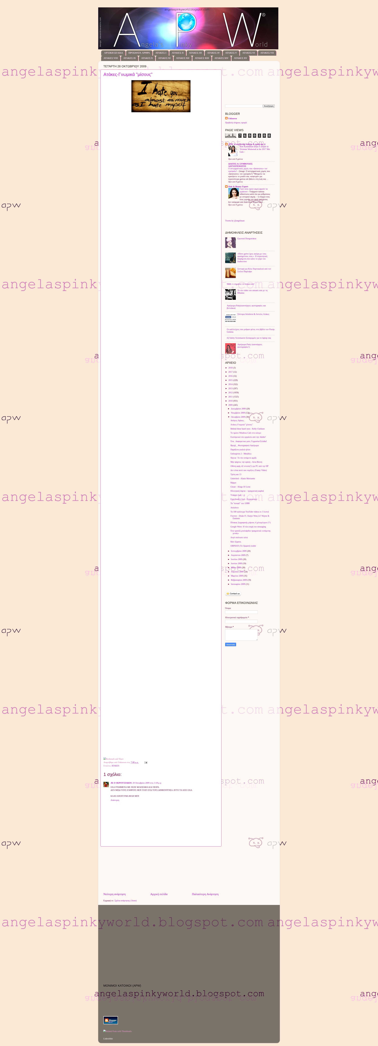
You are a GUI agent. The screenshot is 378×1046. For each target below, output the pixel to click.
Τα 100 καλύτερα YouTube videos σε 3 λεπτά (249, 512)
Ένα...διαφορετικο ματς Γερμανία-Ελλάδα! (248, 441)
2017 (230, 372)
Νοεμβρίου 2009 (238, 413)
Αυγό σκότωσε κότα (239, 537)
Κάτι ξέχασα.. (236, 541)
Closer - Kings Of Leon (240, 487)
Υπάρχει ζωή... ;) (237, 495)
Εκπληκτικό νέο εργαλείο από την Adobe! (248, 437)
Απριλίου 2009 (237, 571)
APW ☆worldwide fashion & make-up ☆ (247, 144)
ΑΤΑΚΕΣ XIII (202, 58)
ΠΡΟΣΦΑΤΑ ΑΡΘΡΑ (139, 53)
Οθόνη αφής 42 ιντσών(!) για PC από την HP (249, 466)
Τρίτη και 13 (235, 474)
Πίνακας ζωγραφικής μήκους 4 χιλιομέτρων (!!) (250, 522)
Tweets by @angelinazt (235, 220)
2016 (230, 376)
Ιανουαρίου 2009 (238, 584)
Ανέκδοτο (234, 507)
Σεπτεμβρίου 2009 (239, 551)
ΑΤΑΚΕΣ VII (267, 53)
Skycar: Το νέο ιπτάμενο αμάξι (243, 458)
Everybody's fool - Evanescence (243, 499)
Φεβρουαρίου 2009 (239, 580)
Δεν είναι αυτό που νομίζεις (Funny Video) (248, 470)
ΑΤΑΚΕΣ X (147, 58)
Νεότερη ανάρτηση (114, 894)
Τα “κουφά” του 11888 (240, 503)
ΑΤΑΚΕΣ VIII (111, 58)
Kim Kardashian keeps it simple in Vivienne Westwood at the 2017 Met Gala (255, 149)
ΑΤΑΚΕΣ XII (182, 58)
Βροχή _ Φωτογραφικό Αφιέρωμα (244, 445)
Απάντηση (115, 800)
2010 (230, 401)
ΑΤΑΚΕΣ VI (248, 53)
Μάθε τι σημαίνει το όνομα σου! (240, 284)
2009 (230, 405)
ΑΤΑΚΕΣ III (195, 53)
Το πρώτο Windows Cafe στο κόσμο (245, 433)
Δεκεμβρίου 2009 (238, 408)
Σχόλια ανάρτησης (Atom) (126, 900)
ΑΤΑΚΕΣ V (231, 53)
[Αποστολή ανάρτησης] (145, 762)
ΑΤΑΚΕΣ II (178, 53)
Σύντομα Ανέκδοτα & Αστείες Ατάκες (253, 314)
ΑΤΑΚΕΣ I (160, 53)
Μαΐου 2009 (236, 567)
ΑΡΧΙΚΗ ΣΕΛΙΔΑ (113, 53)
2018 (230, 368)
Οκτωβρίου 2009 (238, 417)
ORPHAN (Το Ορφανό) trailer (243, 546)
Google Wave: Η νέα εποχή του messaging (248, 526)
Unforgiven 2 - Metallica (240, 453)
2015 (230, 380)
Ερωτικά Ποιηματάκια (246, 238)
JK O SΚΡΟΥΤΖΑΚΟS (121, 783)
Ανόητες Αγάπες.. (237, 420)
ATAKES (115, 766)
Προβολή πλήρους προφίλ (236, 122)
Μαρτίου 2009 (237, 576)
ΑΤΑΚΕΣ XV (240, 58)
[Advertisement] (161, 869)
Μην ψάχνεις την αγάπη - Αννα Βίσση (246, 462)
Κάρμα (233, 482)
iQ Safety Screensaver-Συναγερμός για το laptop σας (249, 338)
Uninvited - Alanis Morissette (242, 478)
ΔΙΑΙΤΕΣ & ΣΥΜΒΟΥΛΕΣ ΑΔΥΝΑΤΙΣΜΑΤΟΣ (240, 165)
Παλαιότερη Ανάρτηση (205, 894)
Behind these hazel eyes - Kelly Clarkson (247, 429)
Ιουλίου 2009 (237, 559)
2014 (230, 384)
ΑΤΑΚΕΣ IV (213, 53)
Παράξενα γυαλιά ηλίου (240, 449)
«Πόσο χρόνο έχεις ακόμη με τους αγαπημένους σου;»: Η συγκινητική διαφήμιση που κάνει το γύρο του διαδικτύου (252, 258)
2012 (230, 392)
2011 (230, 396)
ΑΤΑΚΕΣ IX (129, 58)
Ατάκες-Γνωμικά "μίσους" (128, 74)
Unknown (232, 118)
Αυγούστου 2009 (238, 555)
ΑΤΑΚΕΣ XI (164, 58)
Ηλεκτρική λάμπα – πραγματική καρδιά (247, 491)
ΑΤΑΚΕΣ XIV (221, 58)
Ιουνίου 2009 (237, 563)
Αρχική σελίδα (158, 894)
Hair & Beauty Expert (238, 186)
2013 (230, 388)
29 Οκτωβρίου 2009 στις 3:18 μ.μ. (147, 783)
